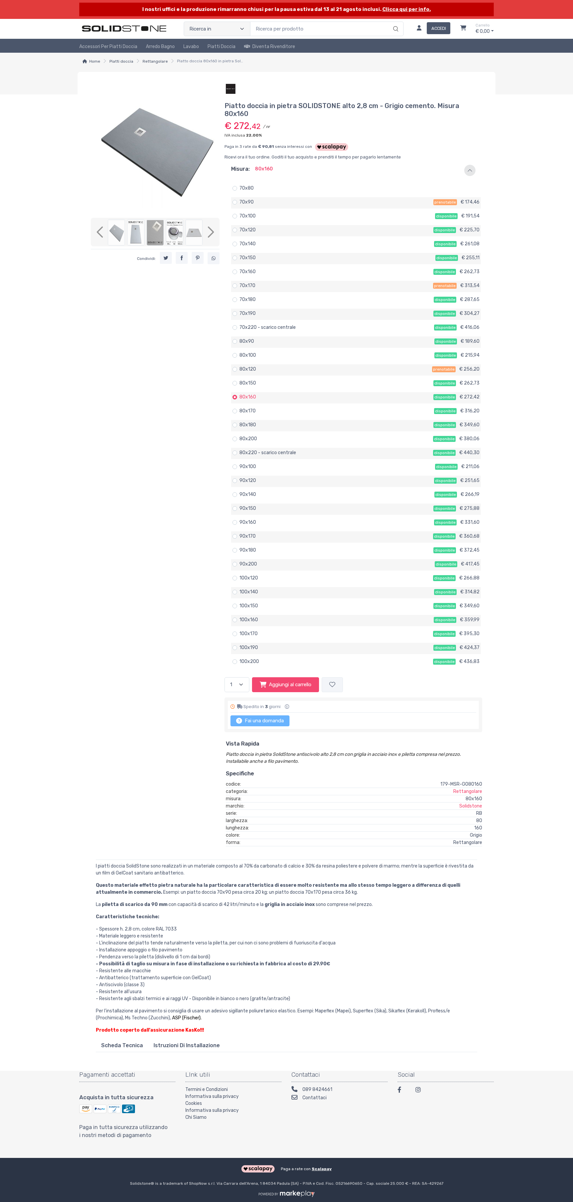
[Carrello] (463, 28)
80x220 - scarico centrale (267, 452)
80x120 (247, 369)
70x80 (246, 188)
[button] (353, 170)
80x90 (246, 341)
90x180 (247, 550)
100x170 (248, 633)
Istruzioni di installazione (187, 1045)
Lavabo (191, 46)
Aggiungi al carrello (290, 685)
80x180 (247, 425)
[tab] (122, 1045)
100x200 (249, 661)
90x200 (248, 564)
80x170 (247, 411)
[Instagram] (420, 1091)
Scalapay (322, 1169)
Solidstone (470, 806)
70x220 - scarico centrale (267, 327)
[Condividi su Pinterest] (198, 258)
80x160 (247, 397)
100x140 (248, 592)
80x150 (247, 383)
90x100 (247, 466)
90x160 (247, 522)
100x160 (248, 620)
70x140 (247, 244)
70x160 (247, 271)
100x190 (248, 647)
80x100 (247, 355)
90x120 (247, 480)
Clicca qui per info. (406, 9)
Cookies (193, 1103)
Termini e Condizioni (206, 1089)
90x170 (247, 536)
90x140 (247, 494)
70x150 (247, 258)
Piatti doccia (221, 46)
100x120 (248, 578)
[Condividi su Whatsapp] (214, 259)
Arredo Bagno (160, 46)
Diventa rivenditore (273, 46)
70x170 (247, 285)
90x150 (247, 508)
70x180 (247, 299)
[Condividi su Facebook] (182, 258)
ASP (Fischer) (186, 1018)
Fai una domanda (263, 721)
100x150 (248, 606)
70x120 (247, 230)
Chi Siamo (196, 1117)
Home (94, 61)
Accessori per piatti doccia (108, 46)
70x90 (246, 202)
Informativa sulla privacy (212, 1096)
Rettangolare (155, 61)
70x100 (247, 216)
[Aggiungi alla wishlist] (332, 684)
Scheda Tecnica (122, 1045)
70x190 (247, 313)
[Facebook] (403, 1091)
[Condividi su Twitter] (166, 258)
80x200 (248, 439)
